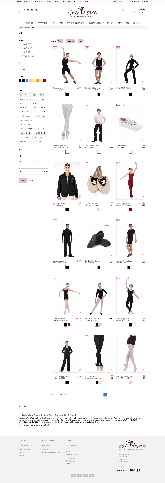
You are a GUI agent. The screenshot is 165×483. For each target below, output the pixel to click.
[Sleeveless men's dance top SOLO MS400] (67, 65)
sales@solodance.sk (72, 454)
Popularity (70, 41)
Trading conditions (24, 449)
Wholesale (57, 1)
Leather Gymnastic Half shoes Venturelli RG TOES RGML (92, 204)
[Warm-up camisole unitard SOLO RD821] (130, 181)
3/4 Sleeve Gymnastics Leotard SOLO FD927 (93, 319)
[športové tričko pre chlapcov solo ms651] (130, 238)
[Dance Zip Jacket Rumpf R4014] (67, 181)
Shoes (110, 23)
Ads (127, 23)
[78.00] (47, 168)
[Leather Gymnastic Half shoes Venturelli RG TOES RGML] (99, 181)
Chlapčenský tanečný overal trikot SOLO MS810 (92, 89)
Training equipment (75, 23)
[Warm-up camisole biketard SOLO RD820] (67, 296)
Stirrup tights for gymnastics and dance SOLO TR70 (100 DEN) (93, 377)
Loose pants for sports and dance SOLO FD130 (61, 377)
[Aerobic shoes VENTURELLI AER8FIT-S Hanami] (130, 123)
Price (60, 41)
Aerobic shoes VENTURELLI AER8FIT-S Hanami (123, 146)
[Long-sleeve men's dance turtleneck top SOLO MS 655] (67, 238)
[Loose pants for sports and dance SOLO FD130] (67, 354)
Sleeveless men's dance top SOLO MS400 (59, 89)
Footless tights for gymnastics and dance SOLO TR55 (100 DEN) (61, 146)
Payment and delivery (24, 1)
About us (48, 1)
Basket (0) (142, 10)
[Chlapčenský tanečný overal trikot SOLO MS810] (99, 65)
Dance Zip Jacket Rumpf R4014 (59, 204)
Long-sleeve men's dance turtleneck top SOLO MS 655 (60, 262)
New (81, 41)
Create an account (133, 1)
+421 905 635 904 (30, 10)
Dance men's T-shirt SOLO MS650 (92, 146)
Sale (138, 23)
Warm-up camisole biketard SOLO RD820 (61, 319)
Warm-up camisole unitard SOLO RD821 (123, 204)
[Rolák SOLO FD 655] (130, 65)
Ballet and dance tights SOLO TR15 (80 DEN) (124, 377)
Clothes (29, 23)
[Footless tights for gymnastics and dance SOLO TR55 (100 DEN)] (67, 123)
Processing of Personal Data (51, 452)
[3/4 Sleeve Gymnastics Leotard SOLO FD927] (99, 296)
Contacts (87, 1)
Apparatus (43, 23)
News (20, 452)
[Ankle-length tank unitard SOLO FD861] (130, 296)
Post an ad (77, 1)
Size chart (45, 449)
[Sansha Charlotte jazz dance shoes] (99, 238)
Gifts (120, 23)
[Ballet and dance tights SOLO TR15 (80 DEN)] (130, 354)
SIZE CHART (67, 1)
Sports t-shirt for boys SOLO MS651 (124, 262)
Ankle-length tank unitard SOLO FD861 (123, 319)
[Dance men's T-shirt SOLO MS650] (99, 123)
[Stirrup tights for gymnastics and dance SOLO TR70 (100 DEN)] (99, 354)
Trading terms (38, 1)
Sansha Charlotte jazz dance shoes (92, 262)
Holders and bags (96, 23)
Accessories (57, 23)
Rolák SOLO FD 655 (123, 88)
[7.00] (20, 168)
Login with (145, 1)
